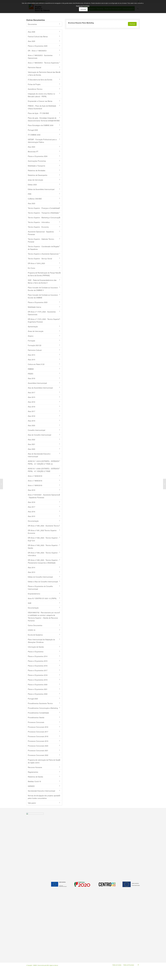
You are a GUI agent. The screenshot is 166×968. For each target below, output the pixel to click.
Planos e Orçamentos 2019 (37, 680)
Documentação (33, 521)
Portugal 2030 (33, 130)
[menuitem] (116, 964)
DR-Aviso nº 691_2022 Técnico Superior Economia (42, 531)
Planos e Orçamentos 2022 (37, 694)
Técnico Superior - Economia (38, 227)
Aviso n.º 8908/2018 (35, 480)
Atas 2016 (31, 378)
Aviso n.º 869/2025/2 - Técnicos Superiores (43, 62)
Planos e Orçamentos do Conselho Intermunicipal (40, 587)
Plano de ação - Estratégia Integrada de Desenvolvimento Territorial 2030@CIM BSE (44, 119)
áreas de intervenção (35, 180)
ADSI (47, 965)
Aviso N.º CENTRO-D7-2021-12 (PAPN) (42, 598)
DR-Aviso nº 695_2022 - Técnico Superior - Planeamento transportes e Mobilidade (43, 561)
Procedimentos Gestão (36, 717)
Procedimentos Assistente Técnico (40, 703)
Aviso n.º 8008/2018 (35, 476)
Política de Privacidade (82, 6)
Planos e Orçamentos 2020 (37, 684)
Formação (31, 340)
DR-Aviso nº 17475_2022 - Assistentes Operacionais (42, 313)
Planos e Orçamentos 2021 (37, 689)
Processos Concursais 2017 (38, 731)
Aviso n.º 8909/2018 (35, 485)
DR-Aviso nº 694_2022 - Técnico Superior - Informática (43, 554)
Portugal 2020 (33, 698)
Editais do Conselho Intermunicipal (40, 577)
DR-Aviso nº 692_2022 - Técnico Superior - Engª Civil (43, 539)
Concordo (83, 9)
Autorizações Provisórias (37, 161)
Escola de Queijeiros (35, 635)
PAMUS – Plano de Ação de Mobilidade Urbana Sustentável (42, 107)
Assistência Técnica (35, 89)
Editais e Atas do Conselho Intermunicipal (43, 581)
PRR (29, 194)
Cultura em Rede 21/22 (36, 364)
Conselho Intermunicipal (36, 430)
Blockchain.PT (33, 151)
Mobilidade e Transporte (36, 166)
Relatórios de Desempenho (37, 175)
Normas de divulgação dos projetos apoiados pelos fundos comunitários (44, 796)
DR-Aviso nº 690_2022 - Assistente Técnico (43, 525)
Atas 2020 (31, 425)
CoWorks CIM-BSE (35, 198)
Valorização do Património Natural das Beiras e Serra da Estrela (44, 73)
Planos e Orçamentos (35, 651)
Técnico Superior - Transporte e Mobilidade (43, 213)
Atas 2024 (31, 147)
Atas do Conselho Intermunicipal (39, 435)
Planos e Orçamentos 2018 (37, 675)
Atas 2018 (31, 406)
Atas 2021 (31, 444)
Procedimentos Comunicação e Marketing (43, 708)
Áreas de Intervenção (35, 331)
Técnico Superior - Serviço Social (40, 258)
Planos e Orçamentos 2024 (37, 156)
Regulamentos (33, 772)
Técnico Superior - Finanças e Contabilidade (44, 208)
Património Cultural (35, 350)
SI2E (29, 603)
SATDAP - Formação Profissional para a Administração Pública (42, 140)
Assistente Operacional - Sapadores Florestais (41, 232)
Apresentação (33, 326)
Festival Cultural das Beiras (38, 36)
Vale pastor (32, 803)
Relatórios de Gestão (35, 776)
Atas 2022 (31, 439)
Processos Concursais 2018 (38, 736)
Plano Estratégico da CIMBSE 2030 (40, 125)
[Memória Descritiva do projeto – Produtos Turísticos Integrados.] (1, 484)
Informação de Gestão (36, 647)
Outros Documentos (35, 625)
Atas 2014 (31, 355)
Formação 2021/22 (34, 345)
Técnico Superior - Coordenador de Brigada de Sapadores (43, 247)
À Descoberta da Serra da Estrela (40, 79)
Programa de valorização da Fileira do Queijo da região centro (44, 761)
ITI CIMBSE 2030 (34, 134)
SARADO (31, 786)
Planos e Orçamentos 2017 (37, 670)
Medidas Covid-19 (34, 781)
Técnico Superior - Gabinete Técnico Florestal (41, 240)
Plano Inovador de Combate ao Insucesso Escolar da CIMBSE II (43, 288)
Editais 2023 (32, 184)
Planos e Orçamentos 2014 (37, 656)
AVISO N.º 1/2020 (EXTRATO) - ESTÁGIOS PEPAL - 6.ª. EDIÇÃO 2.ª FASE (43, 469)
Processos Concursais (36, 722)
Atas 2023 (31, 203)
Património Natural (34, 67)
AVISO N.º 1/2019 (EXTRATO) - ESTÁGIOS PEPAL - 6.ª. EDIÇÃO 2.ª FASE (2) (43, 462)
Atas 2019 (31, 420)
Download (132, 24)
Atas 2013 (31, 572)
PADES (30, 373)
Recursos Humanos (35, 767)
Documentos (32, 24)
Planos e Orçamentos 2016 (37, 665)
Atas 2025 (31, 41)
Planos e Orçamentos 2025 (37, 46)
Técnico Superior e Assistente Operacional (43, 254)
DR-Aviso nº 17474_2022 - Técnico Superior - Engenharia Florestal (44, 320)
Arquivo (30, 336)
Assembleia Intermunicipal (37, 383)
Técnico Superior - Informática (39, 222)
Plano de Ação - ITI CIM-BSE (38, 113)
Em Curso (31, 268)
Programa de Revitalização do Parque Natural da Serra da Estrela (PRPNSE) (44, 274)
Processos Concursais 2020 (38, 746)
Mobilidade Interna (34, 307)
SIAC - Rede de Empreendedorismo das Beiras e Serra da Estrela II (42, 281)
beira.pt (56, 965)
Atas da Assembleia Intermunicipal (40, 388)
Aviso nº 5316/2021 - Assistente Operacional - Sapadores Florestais (44, 496)
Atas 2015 (31, 359)
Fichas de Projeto (34, 84)
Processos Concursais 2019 (38, 741)
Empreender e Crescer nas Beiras (40, 101)
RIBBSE (31, 369)
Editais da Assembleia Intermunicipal (41, 189)
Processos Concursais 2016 (38, 727)
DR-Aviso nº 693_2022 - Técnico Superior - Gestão (43, 546)
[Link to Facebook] (138, 964)
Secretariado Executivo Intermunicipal (41, 791)
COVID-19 (31, 630)
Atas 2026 (31, 32)
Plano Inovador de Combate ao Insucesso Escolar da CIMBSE (43, 296)
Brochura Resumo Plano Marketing (81, 23)
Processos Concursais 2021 (38, 750)
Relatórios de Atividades (36, 170)
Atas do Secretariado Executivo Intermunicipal (39, 455)
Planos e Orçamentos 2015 (37, 661)
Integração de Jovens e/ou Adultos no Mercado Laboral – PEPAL (41, 95)
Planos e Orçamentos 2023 (37, 302)
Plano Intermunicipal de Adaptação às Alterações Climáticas (41, 640)
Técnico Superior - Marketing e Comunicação (44, 217)
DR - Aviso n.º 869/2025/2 (37, 50)
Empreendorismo (34, 593)
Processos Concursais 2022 (38, 755)
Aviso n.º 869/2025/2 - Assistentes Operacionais (40, 56)
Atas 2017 (31, 392)
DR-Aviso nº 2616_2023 (36, 263)
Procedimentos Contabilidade (38, 712)
